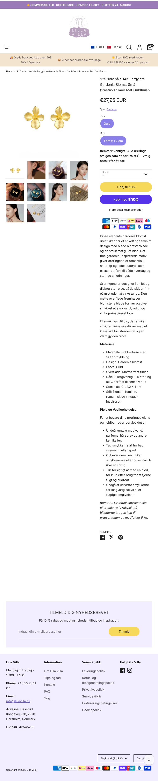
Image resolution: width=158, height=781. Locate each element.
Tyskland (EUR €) (112, 758)
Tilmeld (124, 631)
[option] (47, 118)
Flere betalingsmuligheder (126, 209)
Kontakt (49, 685)
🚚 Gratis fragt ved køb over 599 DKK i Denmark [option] (30, 60)
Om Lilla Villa (53, 671)
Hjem (9, 71)
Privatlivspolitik (93, 690)
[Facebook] (122, 670)
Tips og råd (52, 678)
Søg (47, 698)
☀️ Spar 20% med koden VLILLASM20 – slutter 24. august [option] (128, 60)
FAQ (47, 691)
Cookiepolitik (91, 710)
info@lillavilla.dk (18, 701)
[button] (106, 47)
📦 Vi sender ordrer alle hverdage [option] (79, 60)
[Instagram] (129, 670)
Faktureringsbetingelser (99, 703)
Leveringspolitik (93, 671)
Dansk (140, 758)
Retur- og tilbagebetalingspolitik (98, 680)
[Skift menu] (6, 47)
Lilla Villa (31, 769)
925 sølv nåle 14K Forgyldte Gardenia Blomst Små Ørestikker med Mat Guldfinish (61, 71)
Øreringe (111, 109)
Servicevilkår (91, 696)
